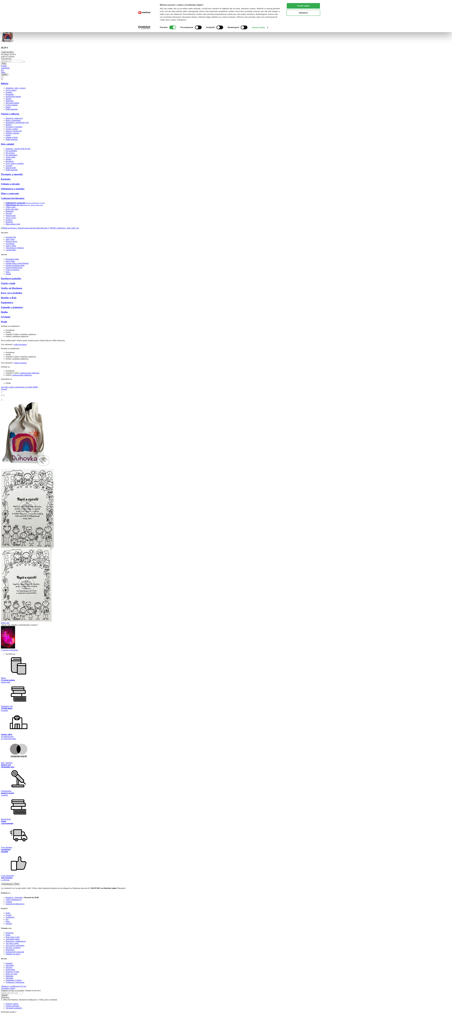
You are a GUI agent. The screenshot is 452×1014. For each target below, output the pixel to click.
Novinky (9, 213)
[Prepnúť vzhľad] (2, 78)
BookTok (9, 222)
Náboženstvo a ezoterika (12, 189)
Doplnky (4, 74)
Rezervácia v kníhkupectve (16, 941)
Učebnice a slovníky (10, 184)
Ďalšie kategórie (12, 109)
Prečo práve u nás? (13, 937)
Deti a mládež (7, 144)
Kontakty (9, 963)
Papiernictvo (7, 302)
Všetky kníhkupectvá (13, 900)
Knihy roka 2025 (12, 209)
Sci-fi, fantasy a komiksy (15, 163)
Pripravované (11, 216)
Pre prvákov (10, 153)
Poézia (8, 107)
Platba (8, 935)
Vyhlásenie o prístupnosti (15, 982)
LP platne (5, 317)
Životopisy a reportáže (14, 127)
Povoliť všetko (303, 6)
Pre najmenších (11, 151)
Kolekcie (9, 220)
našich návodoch (20, 344)
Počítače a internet (12, 133)
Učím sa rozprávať (13, 270)
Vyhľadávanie (6, 59)
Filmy (3, 72)
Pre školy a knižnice (13, 948)
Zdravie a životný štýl (14, 131)
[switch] (198, 27)
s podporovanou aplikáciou (29, 373)
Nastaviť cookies (12, 1004)
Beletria (4, 83)
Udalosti (9, 902)
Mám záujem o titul (13, 224)
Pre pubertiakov (11, 155)
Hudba (4, 312)
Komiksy (9, 92)
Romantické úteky (12, 259)
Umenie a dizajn (12, 137)
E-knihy (4, 66)
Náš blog (9, 967)
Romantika (10, 94)
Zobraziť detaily (258, 27)
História (9, 125)
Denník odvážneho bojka (15, 265)
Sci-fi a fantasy (11, 90)
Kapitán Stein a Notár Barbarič (17, 263)
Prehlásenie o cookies (14, 980)
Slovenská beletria (12, 103)
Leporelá (9, 166)
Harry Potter (10, 261)
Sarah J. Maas (11, 246)
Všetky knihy (11, 207)
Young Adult (10, 157)
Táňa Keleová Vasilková (15, 248)
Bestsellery (10, 211)
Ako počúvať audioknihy (15, 945)
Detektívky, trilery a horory (16, 88)
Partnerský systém (12, 972)
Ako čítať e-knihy (12, 943)
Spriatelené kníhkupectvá (15, 904)
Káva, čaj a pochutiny (11, 293)
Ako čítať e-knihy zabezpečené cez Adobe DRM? (19, 387)
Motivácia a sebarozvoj (14, 118)
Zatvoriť (4, 389)
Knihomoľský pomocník (15, 952)
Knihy (4, 63)
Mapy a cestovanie (10, 193)
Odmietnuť (303, 13)
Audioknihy (5, 68)
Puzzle (4, 321)
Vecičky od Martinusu (11, 288)
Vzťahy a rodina (12, 129)
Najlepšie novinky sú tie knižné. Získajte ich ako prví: (21, 991)
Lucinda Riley (11, 250)
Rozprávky (10, 161)
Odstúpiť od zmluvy (13, 954)
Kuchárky (6, 179)
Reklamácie (10, 950)
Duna (8, 272)
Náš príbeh (10, 965)
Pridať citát (5, 623)
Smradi (8, 274)
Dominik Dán (11, 237)
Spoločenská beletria (13, 97)
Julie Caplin (10, 239)
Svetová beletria (12, 105)
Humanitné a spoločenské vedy (17, 123)
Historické (9, 101)
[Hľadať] (24, 61)
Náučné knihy (11, 168)
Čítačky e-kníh (8, 283)
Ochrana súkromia (12, 1006)
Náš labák (9, 978)
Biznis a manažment (13, 120)
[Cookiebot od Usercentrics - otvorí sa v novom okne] (144, 27)
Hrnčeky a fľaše (8, 297)
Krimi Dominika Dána (14, 268)
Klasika (8, 99)
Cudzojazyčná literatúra (12, 198)
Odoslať (4, 995)
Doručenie (9, 933)
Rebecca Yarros (11, 241)
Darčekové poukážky (11, 278)
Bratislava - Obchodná (14, 897)
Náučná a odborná (10, 114)
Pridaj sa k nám (11, 974)
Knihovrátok (10, 970)
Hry (2, 70)
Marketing (9, 976)
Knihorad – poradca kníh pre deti (18, 149)
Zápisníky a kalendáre (12, 307)
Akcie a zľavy (11, 218)
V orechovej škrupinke (9, 650)
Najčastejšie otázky (13, 939)
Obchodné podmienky (14, 1008)
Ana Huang (10, 244)
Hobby (8, 135)
